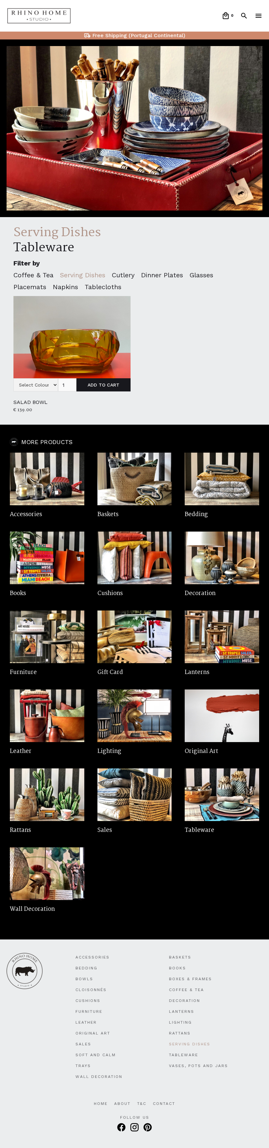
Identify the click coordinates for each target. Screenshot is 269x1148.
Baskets (180, 957)
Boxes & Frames (190, 979)
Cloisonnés (91, 989)
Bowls (84, 979)
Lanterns (181, 1011)
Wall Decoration (98, 1076)
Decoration (184, 1000)
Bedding (86, 968)
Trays (83, 1065)
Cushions (87, 1000)
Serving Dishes (189, 1044)
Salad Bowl (30, 402)
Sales (83, 1044)
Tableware (43, 248)
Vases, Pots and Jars (198, 1065)
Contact (164, 1103)
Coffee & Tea (186, 989)
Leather (86, 1022)
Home (101, 1103)
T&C (141, 1103)
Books (177, 968)
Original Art (92, 1033)
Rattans (180, 1033)
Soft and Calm (95, 1055)
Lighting (180, 1022)
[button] (228, 16)
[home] (39, 16)
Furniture (88, 1011)
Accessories (92, 957)
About (122, 1103)
